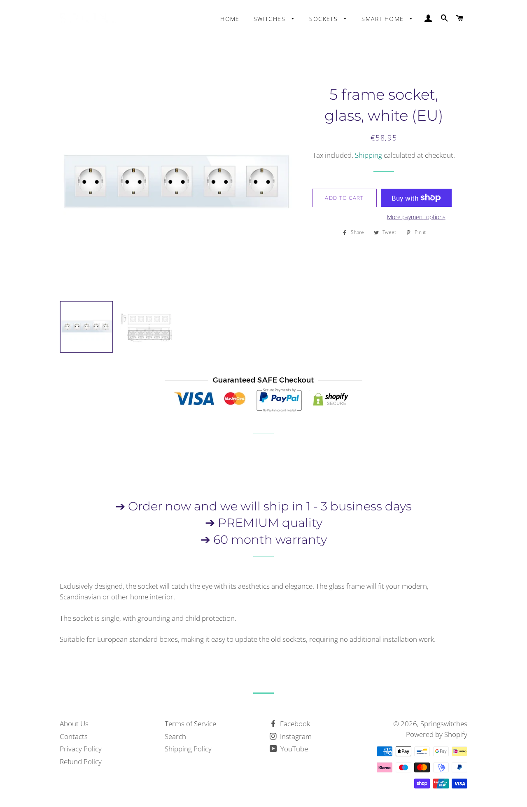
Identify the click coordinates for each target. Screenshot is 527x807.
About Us (74, 723)
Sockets (324, 19)
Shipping (368, 155)
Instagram (295, 736)
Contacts (74, 736)
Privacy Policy (81, 748)
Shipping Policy (188, 748)
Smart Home (383, 19)
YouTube (293, 748)
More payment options (416, 217)
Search (175, 736)
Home (230, 19)
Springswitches (443, 723)
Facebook (294, 723)
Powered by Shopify (436, 734)
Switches (271, 19)
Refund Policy (81, 761)
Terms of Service (190, 723)
